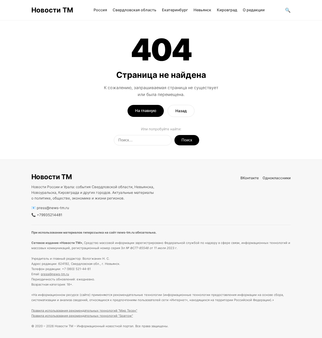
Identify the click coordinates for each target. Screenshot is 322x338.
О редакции (254, 10)
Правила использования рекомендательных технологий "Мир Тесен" (84, 310)
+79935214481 (49, 215)
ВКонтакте (249, 178)
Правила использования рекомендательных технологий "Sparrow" (82, 316)
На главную (145, 110)
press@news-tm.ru (53, 208)
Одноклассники (277, 178)
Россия (100, 10)
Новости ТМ (52, 10)
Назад (181, 110)
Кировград (227, 10)
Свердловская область (134, 10)
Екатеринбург (175, 10)
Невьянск (202, 10)
